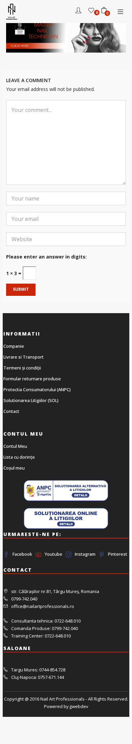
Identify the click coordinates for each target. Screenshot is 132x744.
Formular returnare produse (32, 379)
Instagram (85, 554)
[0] (91, 11)
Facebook (22, 554)
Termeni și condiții (22, 368)
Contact (11, 411)
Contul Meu (15, 446)
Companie (13, 346)
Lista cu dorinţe (19, 457)
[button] (104, 11)
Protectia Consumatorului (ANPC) (37, 389)
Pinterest (117, 554)
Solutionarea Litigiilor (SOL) (31, 400)
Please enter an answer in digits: (46, 256)
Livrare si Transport (23, 357)
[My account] (78, 11)
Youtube (53, 554)
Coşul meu (14, 468)
